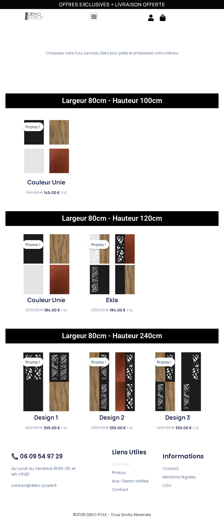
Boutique (120, 464)
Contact (120, 489)
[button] (93, 16)
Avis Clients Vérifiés (130, 481)
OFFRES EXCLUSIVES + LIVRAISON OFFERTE (112, 4)
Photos (119, 472)
